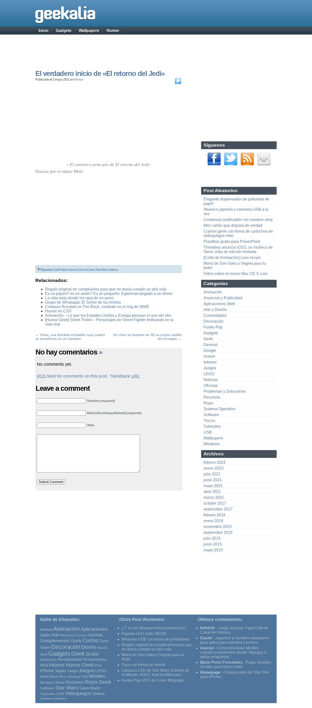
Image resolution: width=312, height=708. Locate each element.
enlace (67, 171)
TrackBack (124, 376)
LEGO (209, 374)
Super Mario (89, 688)
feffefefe (207, 628)
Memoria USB (78, 677)
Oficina (59, 682)
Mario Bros (58, 677)
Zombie (46, 698)
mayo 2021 (213, 486)
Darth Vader (60, 270)
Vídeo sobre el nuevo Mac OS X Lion (235, 274)
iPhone (47, 670)
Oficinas (211, 385)
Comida (95, 634)
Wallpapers (89, 30)
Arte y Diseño (215, 310)
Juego (72, 671)
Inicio (44, 30)
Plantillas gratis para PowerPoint (232, 241)
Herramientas (69, 659)
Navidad (46, 682)
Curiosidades (215, 315)
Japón (60, 671)
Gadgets (63, 30)
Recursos (212, 397)
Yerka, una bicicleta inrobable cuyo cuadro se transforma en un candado (70, 337)
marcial (207, 648)
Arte (55, 635)
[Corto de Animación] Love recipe (232, 257)
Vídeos (112, 270)
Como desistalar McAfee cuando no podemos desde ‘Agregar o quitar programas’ (233, 652)
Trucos (209, 420)
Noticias (211, 380)
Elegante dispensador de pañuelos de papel (236, 201)
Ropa (208, 403)
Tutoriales (212, 426)
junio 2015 (213, 544)
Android (46, 630)
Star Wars (101, 270)
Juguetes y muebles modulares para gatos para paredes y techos (234, 640)
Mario (44, 677)
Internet (210, 362)
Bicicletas (67, 635)
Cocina (81, 635)
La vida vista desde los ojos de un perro (79, 298)
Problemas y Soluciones (225, 391)
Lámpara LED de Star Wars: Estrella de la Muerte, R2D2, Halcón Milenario (155, 672)
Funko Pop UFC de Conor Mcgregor (153, 680)
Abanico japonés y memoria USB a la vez (236, 211)
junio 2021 (213, 480)
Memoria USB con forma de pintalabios (155, 639)
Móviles (97, 676)
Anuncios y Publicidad (223, 298)
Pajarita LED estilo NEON (144, 634)
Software (211, 415)
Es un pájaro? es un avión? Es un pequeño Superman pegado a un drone (108, 293)
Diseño (88, 647)
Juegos (210, 368)
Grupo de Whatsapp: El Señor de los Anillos (83, 302)
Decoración (214, 321)
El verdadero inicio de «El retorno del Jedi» (100, 73)
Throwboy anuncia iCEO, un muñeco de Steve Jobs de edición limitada (238, 249)
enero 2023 (213, 468)
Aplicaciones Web (219, 304)
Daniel (206, 638)
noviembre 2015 (218, 527)
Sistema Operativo (219, 409)
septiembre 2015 (218, 532)
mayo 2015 (213, 550)
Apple (45, 635)
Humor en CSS (58, 311)
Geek (208, 339)
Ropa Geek (98, 682)
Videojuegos (78, 693)
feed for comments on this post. (72, 376)
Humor (113, 30)
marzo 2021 (214, 497)
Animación (213, 292)
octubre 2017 (215, 503)
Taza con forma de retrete (143, 665)
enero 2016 (213, 521)
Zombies (59, 698)
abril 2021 (212, 492)
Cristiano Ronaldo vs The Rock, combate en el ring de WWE (97, 307)
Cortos (90, 641)
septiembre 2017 (218, 509)
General (210, 345)
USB (208, 432)
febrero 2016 (214, 515)
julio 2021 (212, 474)
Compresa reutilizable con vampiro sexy (238, 220)
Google (210, 350)
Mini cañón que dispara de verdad (233, 225)
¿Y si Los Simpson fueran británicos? (154, 628)
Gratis (92, 654)
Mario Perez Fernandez (221, 662)
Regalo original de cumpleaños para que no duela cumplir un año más (105, 289)
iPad (98, 665)
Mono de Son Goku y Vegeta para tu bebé (235, 265)
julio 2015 (212, 538)
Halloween (48, 660)
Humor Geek (86, 270)
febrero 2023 (214, 462)
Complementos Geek (60, 640)
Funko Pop (213, 327)
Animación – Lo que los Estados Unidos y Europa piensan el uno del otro (108, 315)
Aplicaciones (94, 629)
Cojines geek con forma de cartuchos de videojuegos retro (238, 233)
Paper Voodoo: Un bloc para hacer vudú (236, 664)
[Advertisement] (156, 47)
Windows (212, 444)
